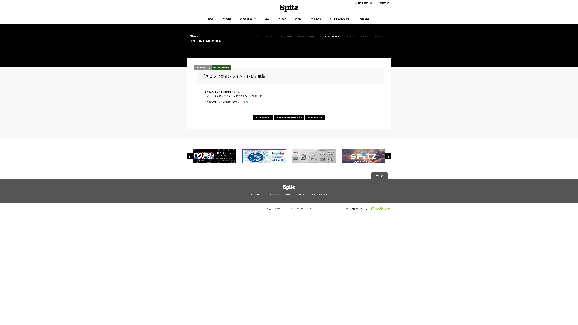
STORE (298, 18)
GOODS (350, 37)
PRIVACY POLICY (319, 194)
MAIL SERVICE (365, 3)
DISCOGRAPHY (248, 18)
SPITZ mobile (381, 37)
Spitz (289, 8)
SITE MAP (301, 194)
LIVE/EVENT (286, 37)
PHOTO (282, 18)
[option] (214, 156)
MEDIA (300, 37)
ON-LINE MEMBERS (339, 18)
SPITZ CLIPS (364, 18)
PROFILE (226, 18)
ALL (259, 37)
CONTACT (384, 3)
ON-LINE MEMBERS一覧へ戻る (289, 117)
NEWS (210, 18)
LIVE (267, 18)
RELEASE (270, 37)
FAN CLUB (316, 18)
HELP (288, 194)
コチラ (244, 102)
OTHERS (313, 37)
